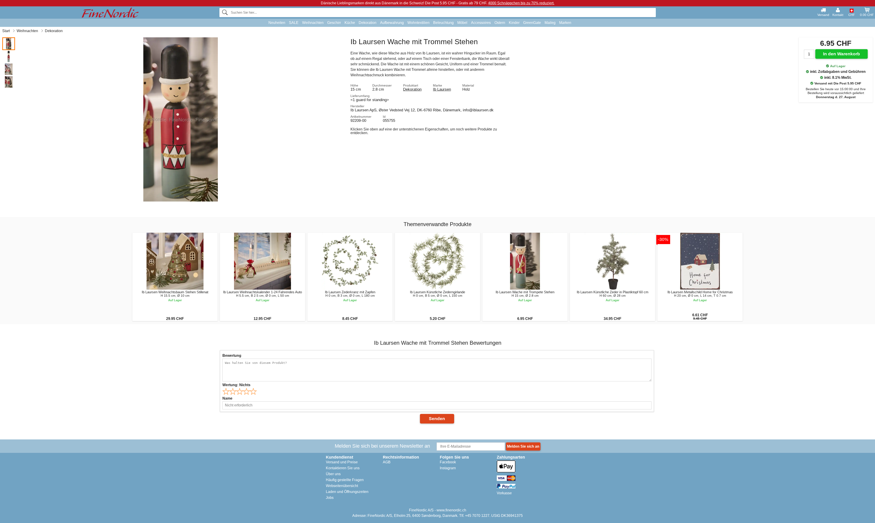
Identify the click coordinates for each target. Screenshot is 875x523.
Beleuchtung (443, 23)
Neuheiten (276, 23)
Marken (565, 23)
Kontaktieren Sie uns (343, 468)
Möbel (462, 23)
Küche (350, 23)
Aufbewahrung (392, 23)
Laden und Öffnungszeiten (347, 492)
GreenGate (532, 23)
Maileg (550, 23)
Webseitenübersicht (342, 486)
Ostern (499, 23)
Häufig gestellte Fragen (345, 480)
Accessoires (481, 23)
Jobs (330, 498)
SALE (294, 23)
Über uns (333, 474)
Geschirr (334, 23)
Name (227, 398)
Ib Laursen (442, 89)
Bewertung (231, 355)
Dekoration (367, 23)
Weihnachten (313, 23)
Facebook (448, 462)
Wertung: (236, 385)
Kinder (514, 23)
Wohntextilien (418, 23)
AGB (387, 462)
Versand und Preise (342, 462)
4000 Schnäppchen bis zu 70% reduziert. (521, 3)
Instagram (448, 468)
